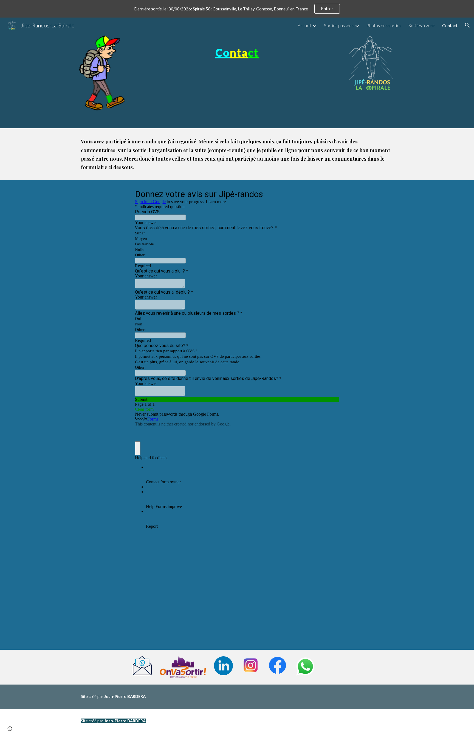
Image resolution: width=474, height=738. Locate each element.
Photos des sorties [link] (383, 25)
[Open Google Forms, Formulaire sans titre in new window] (331, 194)
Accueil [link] (304, 25)
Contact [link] (450, 25)
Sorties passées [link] (339, 25)
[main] (237, 48)
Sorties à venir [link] (421, 25)
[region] (237, 9)
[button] (467, 25)
